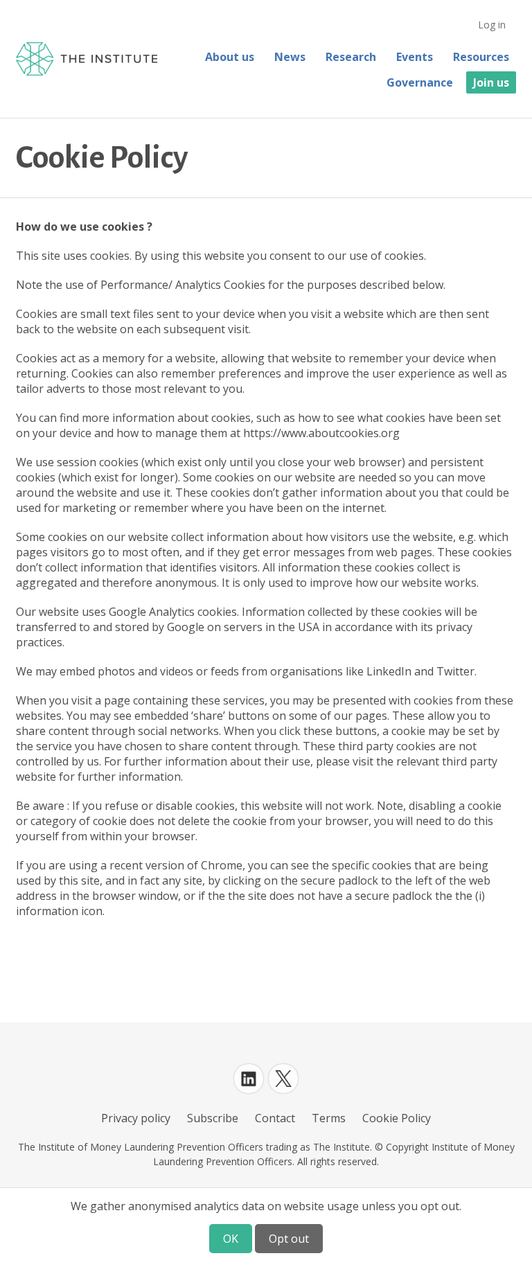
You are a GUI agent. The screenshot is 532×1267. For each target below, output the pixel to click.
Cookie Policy (396, 1118)
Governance (420, 82)
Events (414, 56)
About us (229, 56)
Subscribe (212, 1118)
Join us (491, 82)
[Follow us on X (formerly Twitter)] (283, 1078)
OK (230, 1238)
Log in (492, 24)
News (289, 56)
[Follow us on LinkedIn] (248, 1078)
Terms (329, 1118)
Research (351, 56)
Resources (481, 56)
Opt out (289, 1238)
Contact (275, 1118)
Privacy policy (135, 1118)
